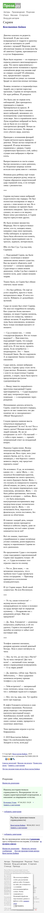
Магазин (14, 15)
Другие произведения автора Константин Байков (21, 769)
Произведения (18, 12)
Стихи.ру (7, 866)
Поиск (6, 15)
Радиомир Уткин (10, 802)
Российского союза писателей (25, 910)
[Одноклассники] (9, 759)
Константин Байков (14, 27)
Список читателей (9, 763)
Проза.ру (16, 866)
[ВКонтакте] (6, 759)
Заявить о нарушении (16, 765)
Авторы (7, 12)
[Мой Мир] (11, 759)
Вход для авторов (11, 18)
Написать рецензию (10, 783)
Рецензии (30, 12)
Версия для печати (25, 763)
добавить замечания (12, 811)
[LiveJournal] (14, 759)
